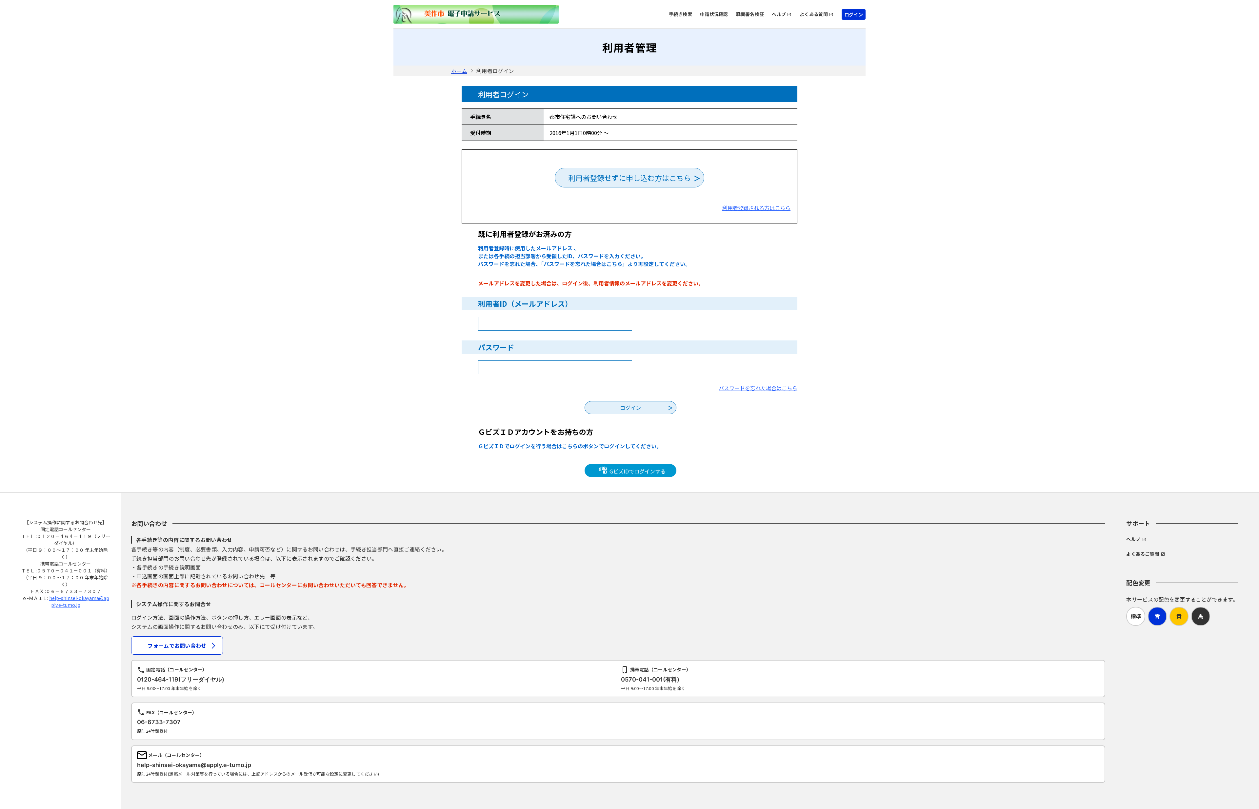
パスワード (496, 347)
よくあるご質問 (1142, 553)
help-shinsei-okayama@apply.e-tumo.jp (79, 601)
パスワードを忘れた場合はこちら (758, 388)
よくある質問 (814, 14)
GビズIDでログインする (637, 471)
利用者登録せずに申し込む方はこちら (629, 177)
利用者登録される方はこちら (756, 208)
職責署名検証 (750, 14)
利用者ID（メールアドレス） (525, 303)
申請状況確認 (714, 14)
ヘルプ (779, 14)
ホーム (459, 70)
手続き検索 (680, 14)
